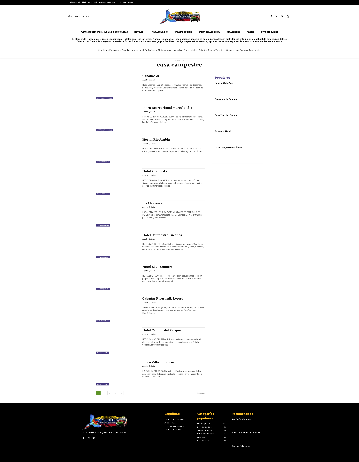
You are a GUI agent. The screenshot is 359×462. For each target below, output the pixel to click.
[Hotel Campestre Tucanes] (118, 245)
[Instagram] (88, 438)
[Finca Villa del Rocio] (118, 372)
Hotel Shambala (154, 171)
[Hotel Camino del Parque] (118, 340)
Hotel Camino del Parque (161, 330)
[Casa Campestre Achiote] (254, 152)
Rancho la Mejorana (241, 419)
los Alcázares (152, 203)
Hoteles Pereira (102, 225)
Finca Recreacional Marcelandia (167, 108)
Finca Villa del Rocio (158, 362)
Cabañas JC (151, 76)
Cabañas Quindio (103, 321)
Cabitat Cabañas (224, 83)
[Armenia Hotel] (254, 136)
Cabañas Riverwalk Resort (162, 299)
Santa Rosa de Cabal (104, 98)
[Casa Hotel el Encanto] (254, 120)
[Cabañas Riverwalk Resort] (118, 309)
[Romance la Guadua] (254, 104)
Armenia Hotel (223, 131)
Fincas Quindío (102, 353)
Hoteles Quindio (103, 257)
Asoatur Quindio (148, 80)
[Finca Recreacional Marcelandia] (118, 118)
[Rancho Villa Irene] (272, 449)
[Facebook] (271, 16)
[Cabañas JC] (118, 86)
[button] (287, 16)
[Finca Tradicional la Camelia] (272, 435)
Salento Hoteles (103, 162)
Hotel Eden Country (157, 267)
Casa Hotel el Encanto (227, 115)
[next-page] (121, 393)
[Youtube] (282, 16)
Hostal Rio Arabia (156, 140)
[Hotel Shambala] (118, 181)
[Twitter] (277, 16)
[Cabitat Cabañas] (254, 87)
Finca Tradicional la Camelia (246, 432)
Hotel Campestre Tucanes (162, 235)
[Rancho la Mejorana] (272, 422)
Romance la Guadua (226, 99)
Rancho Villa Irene (241, 446)
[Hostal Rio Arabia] (118, 150)
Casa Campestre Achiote (228, 147)
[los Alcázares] (118, 213)
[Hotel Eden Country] (118, 277)
